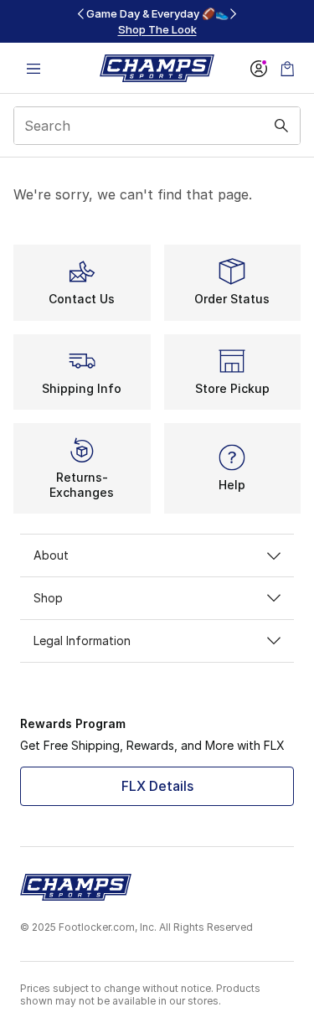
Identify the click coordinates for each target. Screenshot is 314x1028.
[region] (157, 21)
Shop (48, 598)
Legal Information (82, 640)
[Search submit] (281, 125)
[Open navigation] (33, 68)
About (51, 555)
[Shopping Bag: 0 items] (287, 68)
